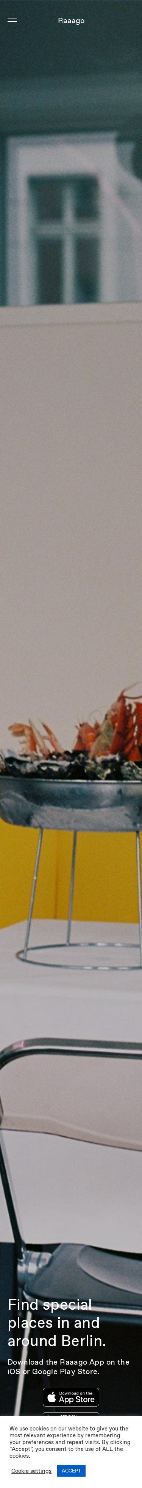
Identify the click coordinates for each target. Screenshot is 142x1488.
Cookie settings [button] (31, 1471)
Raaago (71, 20)
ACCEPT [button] (71, 1471)
